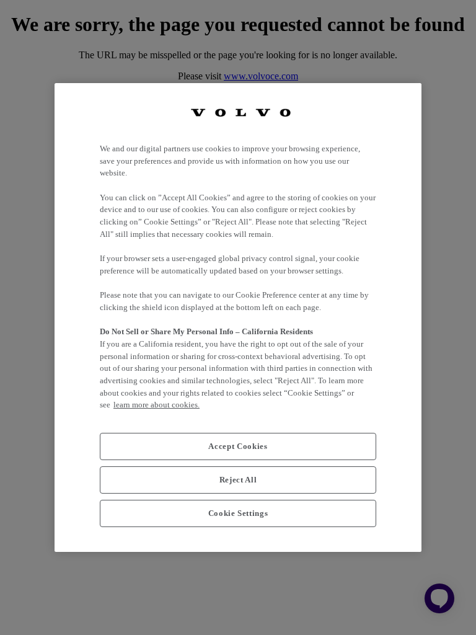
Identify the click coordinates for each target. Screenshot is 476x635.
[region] (238, 317)
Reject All (238, 479)
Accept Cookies (237, 446)
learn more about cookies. (156, 404)
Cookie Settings (238, 513)
